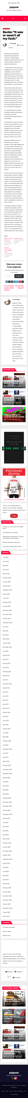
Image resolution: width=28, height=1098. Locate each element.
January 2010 (6, 728)
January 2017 (6, 663)
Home (3, 1091)
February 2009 (7, 741)
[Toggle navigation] (25, 18)
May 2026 (5, 565)
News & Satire (6, 28)
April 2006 (6, 794)
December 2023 (7, 647)
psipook (14, 7)
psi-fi (25, 1091)
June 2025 (6, 598)
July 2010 (5, 716)
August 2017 (6, 655)
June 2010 (6, 720)
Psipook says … (7, 935)
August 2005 (6, 818)
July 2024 (5, 626)
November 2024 (7, 614)
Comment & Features (9, 927)
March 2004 (6, 883)
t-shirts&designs (14, 1094)
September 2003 (7, 908)
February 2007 (7, 765)
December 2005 (7, 802)
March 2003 (6, 916)
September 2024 (7, 622)
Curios (11, 1091)
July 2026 (5, 557)
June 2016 (6, 667)
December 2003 (7, 896)
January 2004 (6, 892)
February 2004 (7, 887)
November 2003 (7, 900)
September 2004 (7, 859)
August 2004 (6, 863)
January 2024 (6, 643)
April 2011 (6, 704)
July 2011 (5, 692)
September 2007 (7, 749)
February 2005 (7, 843)
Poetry (15, 1091)
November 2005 (7, 806)
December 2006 (7, 769)
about (7, 1091)
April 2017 (6, 659)
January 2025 (6, 606)
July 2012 (5, 679)
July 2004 (5, 867)
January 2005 (6, 847)
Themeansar (14, 1087)
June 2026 (6, 561)
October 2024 (6, 618)
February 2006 (7, 798)
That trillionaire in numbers (10, 532)
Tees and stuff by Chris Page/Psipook (14, 499)
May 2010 (5, 724)
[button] (13, 18)
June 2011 (6, 696)
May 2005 (5, 830)
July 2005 (5, 822)
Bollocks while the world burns (12, 399)
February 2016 (7, 671)
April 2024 (6, 635)
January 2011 (6, 712)
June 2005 (6, 826)
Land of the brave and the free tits (9, 288)
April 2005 (6, 834)
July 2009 (5, 732)
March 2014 (6, 675)
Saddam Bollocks (18, 238)
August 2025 (6, 594)
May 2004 (5, 875)
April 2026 (6, 569)
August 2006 (6, 777)
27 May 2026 (8, 1056)
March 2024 (6, 639)
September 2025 (7, 590)
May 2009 (5, 737)
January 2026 (6, 582)
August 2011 (6, 688)
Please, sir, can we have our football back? (12, 1001)
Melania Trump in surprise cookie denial (14, 416)
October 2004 (6, 855)
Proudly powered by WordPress (9, 1085)
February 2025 (7, 602)
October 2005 (6, 810)
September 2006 (7, 773)
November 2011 (7, 684)
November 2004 (7, 851)
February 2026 (7, 577)
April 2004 (6, 879)
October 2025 (6, 586)
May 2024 (5, 630)
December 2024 (7, 610)
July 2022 (5, 651)
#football (11, 47)
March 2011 (6, 708)
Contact (14, 515)
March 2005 (6, 839)
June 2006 (6, 785)
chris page (13, 43)
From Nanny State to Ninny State (12, 546)
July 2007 (5, 753)
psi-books (20, 1091)
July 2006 (5, 781)
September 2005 (7, 814)
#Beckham (21, 45)
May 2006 (5, 790)
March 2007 (6, 761)
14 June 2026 (9, 1021)
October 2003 (6, 904)
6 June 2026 (8, 1038)
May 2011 (5, 700)
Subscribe (19, 276)
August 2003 (6, 912)
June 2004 (6, 871)
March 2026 (6, 573)
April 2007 (6, 757)
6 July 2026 (8, 1003)
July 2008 (5, 745)
